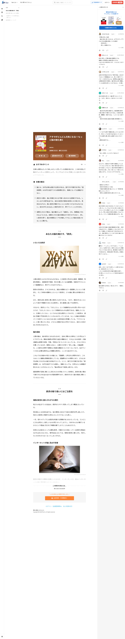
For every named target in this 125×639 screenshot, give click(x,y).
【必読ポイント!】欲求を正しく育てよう (12, 16)
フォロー (113, 34)
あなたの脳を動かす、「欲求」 (13, 10)
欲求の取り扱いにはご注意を (12, 13)
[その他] (82, 156)
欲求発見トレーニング (11, 20)
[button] (111, 42)
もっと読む (121, 47)
